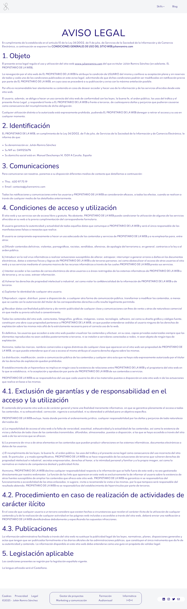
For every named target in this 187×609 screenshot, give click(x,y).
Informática (129, 596)
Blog (175, 6)
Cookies (6, 596)
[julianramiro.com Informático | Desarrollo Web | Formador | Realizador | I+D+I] (6, 6)
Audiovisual (105, 600)
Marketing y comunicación (71, 600)
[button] (163, 6)
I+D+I (129, 600)
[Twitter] (173, 599)
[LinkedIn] (163, 599)
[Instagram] (168, 599)
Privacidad (21, 596)
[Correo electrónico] (178, 599)
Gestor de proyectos (71, 596)
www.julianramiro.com (88, 64)
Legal (34, 596)
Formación (105, 596)
